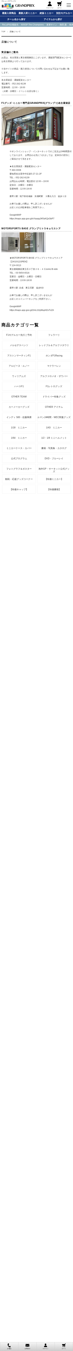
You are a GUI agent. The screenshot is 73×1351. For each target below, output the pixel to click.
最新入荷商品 (9, 13)
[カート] (59, 4)
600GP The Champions (32, 24)
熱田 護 (63, 24)
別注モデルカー (64, 13)
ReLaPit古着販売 (10, 24)
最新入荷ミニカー (28, 13)
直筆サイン (51, 24)
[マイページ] (50, 4)
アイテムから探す (53, 19)
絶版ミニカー (47, 13)
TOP (3, 32)
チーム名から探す (16, 19)
